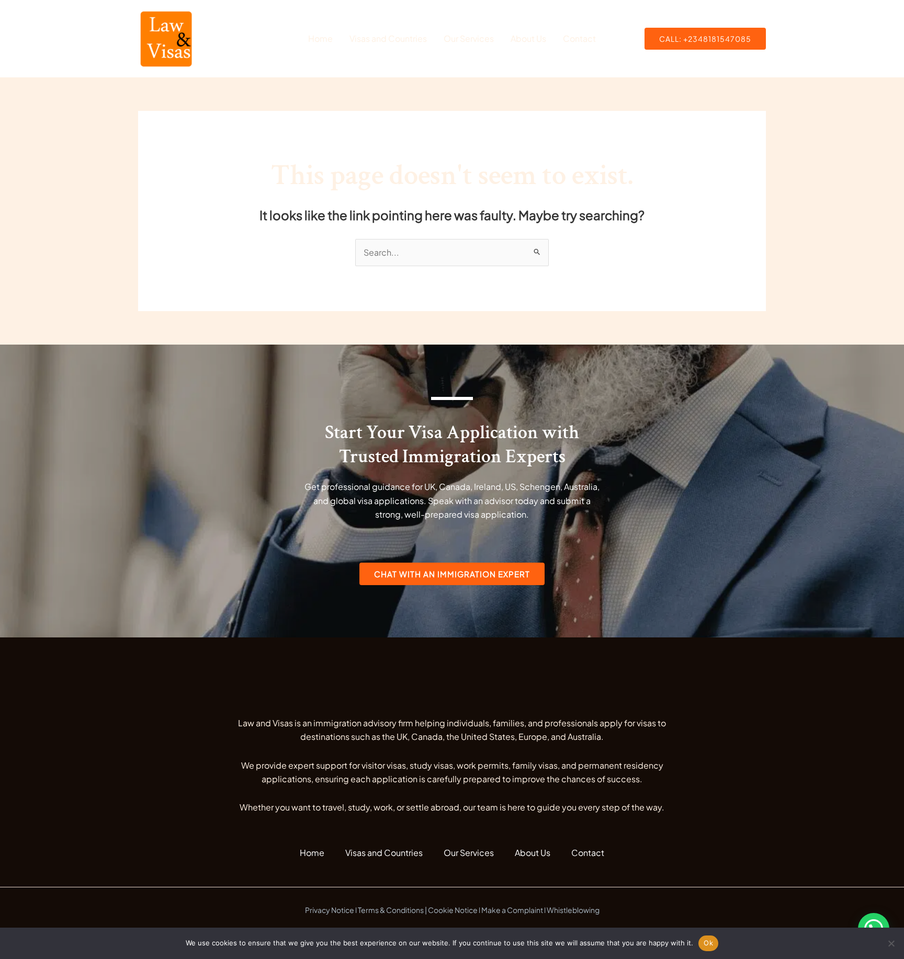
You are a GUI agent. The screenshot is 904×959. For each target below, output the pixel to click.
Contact (579, 38)
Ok (708, 943)
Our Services (469, 38)
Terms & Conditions (391, 910)
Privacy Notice (329, 910)
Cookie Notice (453, 910)
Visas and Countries (388, 38)
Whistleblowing (573, 910)
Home (320, 38)
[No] (891, 943)
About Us (528, 38)
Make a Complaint (512, 910)
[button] (705, 39)
